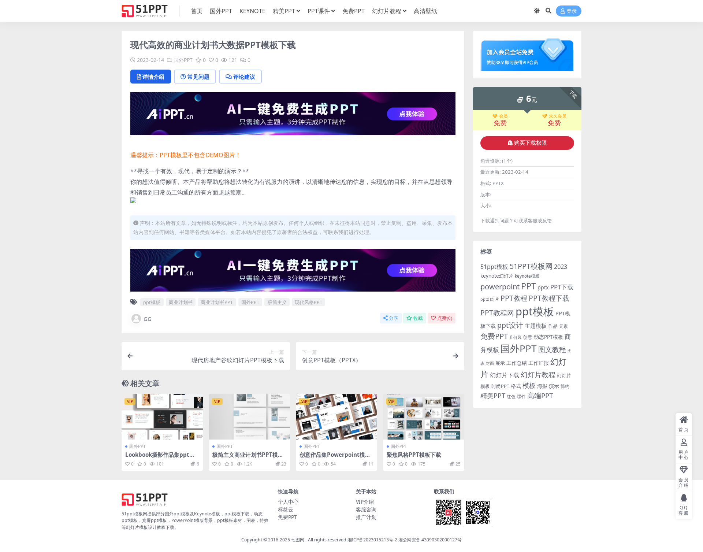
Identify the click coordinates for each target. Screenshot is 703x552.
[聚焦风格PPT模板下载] (423, 417)
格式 (516, 385)
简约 (565, 386)
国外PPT (221, 11)
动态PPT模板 (548, 336)
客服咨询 (366, 509)
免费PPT (353, 11)
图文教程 (552, 349)
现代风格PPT (308, 302)
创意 (527, 337)
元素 (563, 326)
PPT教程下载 (549, 298)
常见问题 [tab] (198, 76)
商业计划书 (181, 302)
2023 (560, 267)
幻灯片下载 (504, 375)
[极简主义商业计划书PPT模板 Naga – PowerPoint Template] (249, 417)
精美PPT (284, 11)
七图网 (297, 540)
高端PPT (540, 395)
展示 (500, 363)
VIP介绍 (365, 501)
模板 (529, 385)
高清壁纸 (425, 11)
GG (148, 318)
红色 (511, 396)
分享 (393, 318)
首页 (196, 11)
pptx (543, 287)
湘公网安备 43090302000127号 (430, 540)
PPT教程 (514, 298)
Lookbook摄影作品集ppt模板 (160, 458)
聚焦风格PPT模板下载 (414, 454)
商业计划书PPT (217, 302)
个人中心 (288, 501)
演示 (554, 385)
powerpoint (500, 286)
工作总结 (516, 362)
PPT (528, 286)
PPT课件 (319, 11)
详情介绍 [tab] (153, 76)
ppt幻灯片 (489, 299)
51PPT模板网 (531, 266)
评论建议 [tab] (244, 76)
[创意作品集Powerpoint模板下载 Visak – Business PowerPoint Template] (336, 417)
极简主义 (277, 302)
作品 (553, 326)
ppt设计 (510, 325)
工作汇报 (538, 362)
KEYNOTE (252, 11)
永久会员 (557, 116)
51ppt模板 (494, 267)
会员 (503, 116)
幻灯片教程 (386, 11)
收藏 (418, 318)
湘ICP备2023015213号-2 (372, 540)
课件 (521, 396)
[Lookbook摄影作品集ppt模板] (162, 417)
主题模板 (536, 325)
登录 (571, 11)
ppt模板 (151, 302)
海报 (542, 385)
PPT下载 (561, 287)
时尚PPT (500, 386)
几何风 (515, 337)
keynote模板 (527, 276)
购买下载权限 (530, 143)
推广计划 (366, 517)
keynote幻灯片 (496, 276)
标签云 (285, 509)
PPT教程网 (497, 313)
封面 (490, 363)
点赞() (444, 318)
